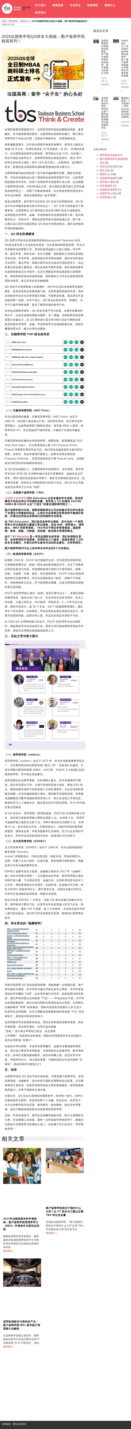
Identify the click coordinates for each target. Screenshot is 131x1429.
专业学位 (75, 5)
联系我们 (40, 12)
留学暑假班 (106, 185)
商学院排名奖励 (109, 155)
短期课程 (92, 5)
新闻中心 (110, 5)
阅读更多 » (8, 1251)
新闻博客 (13, 21)
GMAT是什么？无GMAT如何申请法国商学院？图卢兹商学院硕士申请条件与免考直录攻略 (124, 58)
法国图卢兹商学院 (16, 498)
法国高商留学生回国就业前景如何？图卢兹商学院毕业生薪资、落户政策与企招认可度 (104, 56)
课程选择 (57, 5)
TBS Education (20, 536)
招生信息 (105, 170)
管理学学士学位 (109, 193)
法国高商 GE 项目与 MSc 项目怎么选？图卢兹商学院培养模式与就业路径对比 (104, 113)
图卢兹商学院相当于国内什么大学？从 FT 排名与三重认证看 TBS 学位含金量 (65, 1211)
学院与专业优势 (109, 166)
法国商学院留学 (109, 178)
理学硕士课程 (107, 182)
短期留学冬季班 (109, 189)
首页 (4, 21)
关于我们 (40, 5)
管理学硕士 (106, 197)
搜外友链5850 (19, 1424)
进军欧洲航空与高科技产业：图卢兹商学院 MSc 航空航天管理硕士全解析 (21, 1325)
